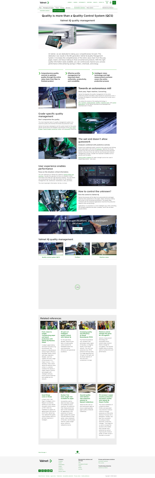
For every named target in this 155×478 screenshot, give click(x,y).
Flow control (101, 462)
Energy (80, 467)
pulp (70, 127)
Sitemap (47, 475)
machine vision (105, 102)
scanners (83, 102)
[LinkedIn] (48, 471)
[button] (45, 10)
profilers (98, 102)
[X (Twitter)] (45, 471)
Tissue (79, 465)
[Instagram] (42, 471)
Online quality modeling (84, 157)
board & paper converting (50, 129)
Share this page (42, 452)
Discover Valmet (62, 471)
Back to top (77, 453)
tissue (59, 129)
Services (80, 469)
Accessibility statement (68, 475)
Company (60, 461)
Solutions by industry (103, 467)
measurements (91, 102)
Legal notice (53, 475)
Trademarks (59, 475)
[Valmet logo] (44, 3)
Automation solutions (103, 461)
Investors (60, 467)
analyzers (99, 149)
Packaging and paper (83, 464)
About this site (41, 475)
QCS (79, 102)
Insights (60, 466)
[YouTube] (51, 471)
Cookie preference (85, 475)
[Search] (114, 2)
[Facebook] (39, 471)
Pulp (79, 462)
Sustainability (61, 464)
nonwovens (67, 129)
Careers (60, 462)
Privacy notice (77, 475)
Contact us (77, 228)
